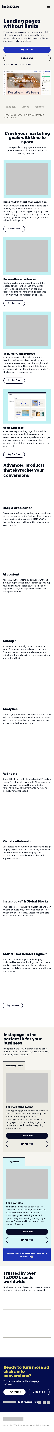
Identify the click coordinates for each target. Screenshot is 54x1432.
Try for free (27, 50)
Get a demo (27, 58)
